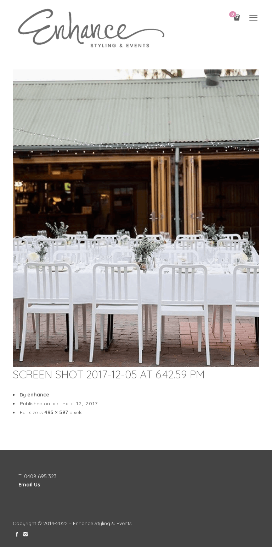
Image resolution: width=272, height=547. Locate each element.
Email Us (29, 484)
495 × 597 (56, 412)
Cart (232, 15)
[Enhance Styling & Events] (92, 29)
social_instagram (25, 534)
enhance (38, 394)
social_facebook (17, 534)
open (253, 18)
